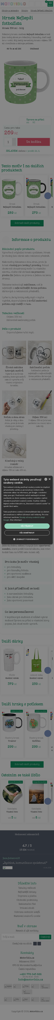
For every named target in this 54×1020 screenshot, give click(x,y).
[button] (27, 539)
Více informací (16, 520)
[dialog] (27, 510)
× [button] (49, 479)
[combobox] (45, 479)
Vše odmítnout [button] (27, 532)
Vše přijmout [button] (27, 526)
